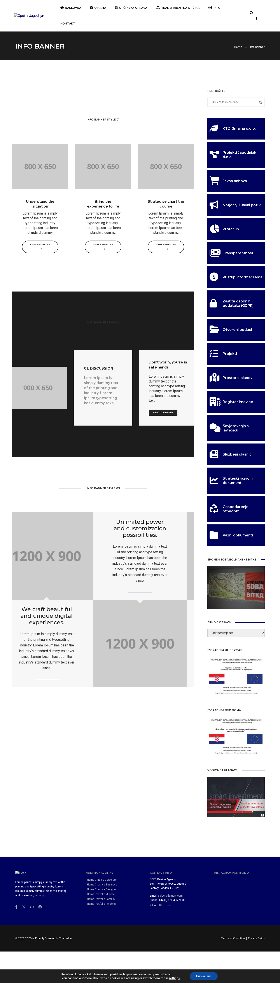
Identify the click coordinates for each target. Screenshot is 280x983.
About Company (163, 412)
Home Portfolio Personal (101, 903)
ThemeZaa (66, 938)
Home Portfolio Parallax (101, 899)
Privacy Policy (256, 938)
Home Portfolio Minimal (101, 894)
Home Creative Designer (102, 889)
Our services (40, 244)
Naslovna (73, 7)
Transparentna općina (180, 7)
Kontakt (67, 23)
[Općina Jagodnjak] (29, 16)
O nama (100, 7)
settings (174, 978)
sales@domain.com (170, 895)
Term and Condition (233, 938)
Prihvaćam (203, 976)
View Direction (160, 904)
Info (217, 7)
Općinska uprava (133, 7)
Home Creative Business (102, 884)
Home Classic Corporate (102, 879)
